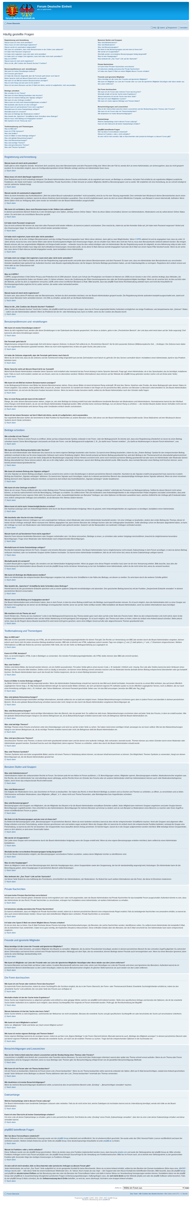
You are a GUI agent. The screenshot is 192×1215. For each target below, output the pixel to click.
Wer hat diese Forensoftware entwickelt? (113, 132)
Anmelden (184, 28)
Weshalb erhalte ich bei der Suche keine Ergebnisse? (117, 94)
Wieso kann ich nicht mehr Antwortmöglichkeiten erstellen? (25, 102)
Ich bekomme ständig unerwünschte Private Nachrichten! (119, 69)
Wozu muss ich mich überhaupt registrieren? (20, 45)
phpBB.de (108, 1141)
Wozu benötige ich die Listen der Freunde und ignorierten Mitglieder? (122, 79)
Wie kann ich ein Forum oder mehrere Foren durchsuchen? (119, 92)
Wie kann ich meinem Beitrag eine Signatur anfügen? (23, 98)
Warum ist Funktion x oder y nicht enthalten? (114, 134)
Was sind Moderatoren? (106, 45)
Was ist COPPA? (10, 59)
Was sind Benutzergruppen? (108, 47)
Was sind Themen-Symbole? (15, 147)
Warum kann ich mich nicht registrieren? (19, 61)
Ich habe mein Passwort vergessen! (17, 52)
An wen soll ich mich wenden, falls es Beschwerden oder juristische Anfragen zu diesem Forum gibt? (134, 136)
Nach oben (11, 171)
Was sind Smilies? (11, 133)
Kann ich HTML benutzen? (14, 131)
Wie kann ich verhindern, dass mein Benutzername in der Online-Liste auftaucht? (33, 49)
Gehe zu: (118, 1188)
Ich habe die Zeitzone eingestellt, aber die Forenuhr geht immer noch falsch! (32, 76)
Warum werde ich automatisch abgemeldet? (20, 47)
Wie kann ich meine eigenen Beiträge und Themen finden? (119, 101)
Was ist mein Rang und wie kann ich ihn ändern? (22, 83)
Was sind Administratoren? (107, 42)
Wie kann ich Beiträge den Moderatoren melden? (22, 114)
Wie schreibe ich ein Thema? (15, 93)
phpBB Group (63, 1138)
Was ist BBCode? (10, 129)
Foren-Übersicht (13, 23)
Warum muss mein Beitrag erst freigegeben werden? (23, 118)
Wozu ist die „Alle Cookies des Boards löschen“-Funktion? (25, 63)
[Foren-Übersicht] (20, 11)
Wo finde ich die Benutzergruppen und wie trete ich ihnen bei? (120, 49)
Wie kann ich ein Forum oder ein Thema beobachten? (117, 111)
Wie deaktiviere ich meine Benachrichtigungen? (115, 114)
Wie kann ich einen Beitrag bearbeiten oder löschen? (23, 95)
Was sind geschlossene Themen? (16, 145)
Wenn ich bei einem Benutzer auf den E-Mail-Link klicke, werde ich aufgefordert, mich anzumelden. (40, 85)
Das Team (134, 1194)
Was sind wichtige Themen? (14, 143)
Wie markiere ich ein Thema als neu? (17, 121)
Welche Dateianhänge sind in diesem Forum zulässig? (117, 121)
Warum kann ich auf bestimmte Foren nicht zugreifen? (24, 107)
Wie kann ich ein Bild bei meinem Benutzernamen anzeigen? (26, 80)
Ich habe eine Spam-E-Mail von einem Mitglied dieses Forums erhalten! (123, 71)
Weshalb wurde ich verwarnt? (15, 112)
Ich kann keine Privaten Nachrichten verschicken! (116, 66)
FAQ (154, 28)
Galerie (162, 28)
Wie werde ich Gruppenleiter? (108, 52)
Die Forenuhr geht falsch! (13, 74)
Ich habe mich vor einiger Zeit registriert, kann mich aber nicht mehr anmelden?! (33, 56)
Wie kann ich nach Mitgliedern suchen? (112, 99)
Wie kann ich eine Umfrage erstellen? (18, 100)
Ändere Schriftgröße (185, 22)
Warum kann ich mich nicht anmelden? (18, 42)
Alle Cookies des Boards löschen (151, 1194)
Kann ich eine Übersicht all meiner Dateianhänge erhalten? (119, 124)
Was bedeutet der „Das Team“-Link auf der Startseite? (117, 59)
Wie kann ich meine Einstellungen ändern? (19, 71)
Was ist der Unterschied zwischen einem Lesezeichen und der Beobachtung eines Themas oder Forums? (136, 109)
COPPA (138, 239)
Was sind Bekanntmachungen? (15, 140)
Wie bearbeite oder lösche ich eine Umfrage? (20, 105)
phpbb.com (122, 1152)
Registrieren (172, 28)
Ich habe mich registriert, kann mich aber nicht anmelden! (25, 54)
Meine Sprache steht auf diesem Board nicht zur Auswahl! (25, 78)
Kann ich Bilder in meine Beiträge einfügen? (20, 136)
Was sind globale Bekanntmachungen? (18, 138)
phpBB (85, 1198)
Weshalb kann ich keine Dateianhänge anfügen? (21, 109)
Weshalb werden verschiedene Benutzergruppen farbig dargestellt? (122, 54)
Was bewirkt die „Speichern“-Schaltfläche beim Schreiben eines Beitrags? (31, 116)
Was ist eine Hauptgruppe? (107, 56)
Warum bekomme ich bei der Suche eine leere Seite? (117, 96)
